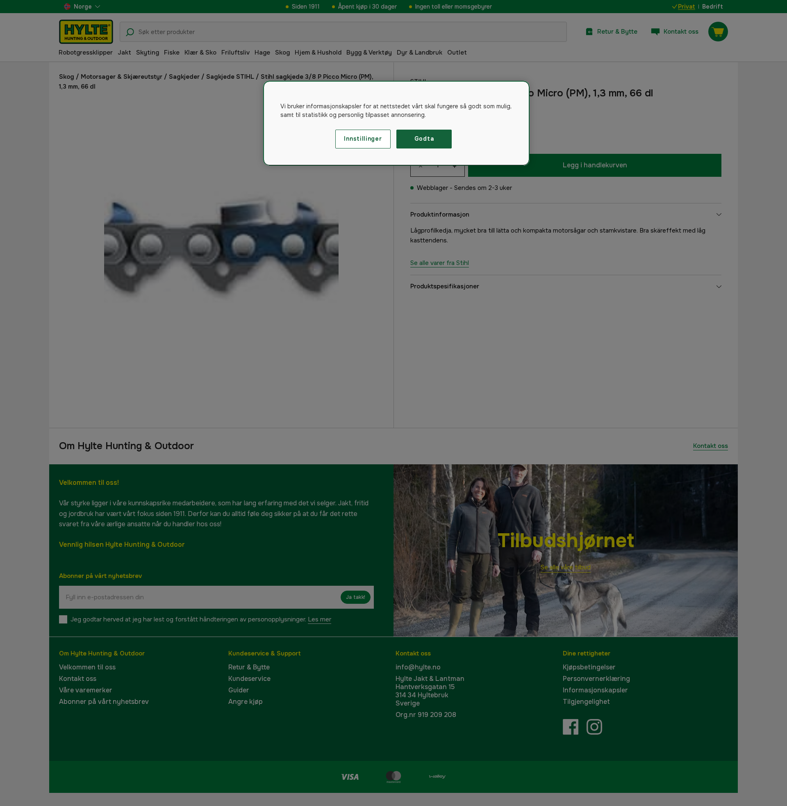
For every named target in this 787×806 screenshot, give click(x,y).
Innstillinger (363, 138)
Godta (424, 138)
